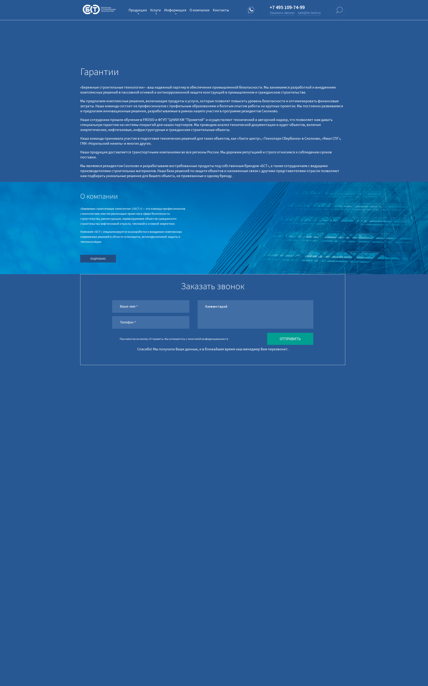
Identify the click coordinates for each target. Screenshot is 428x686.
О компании (199, 10)
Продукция (138, 10)
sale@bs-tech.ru (309, 13)
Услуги (155, 10)
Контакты (221, 10)
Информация (175, 10)
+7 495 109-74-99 (287, 7)
